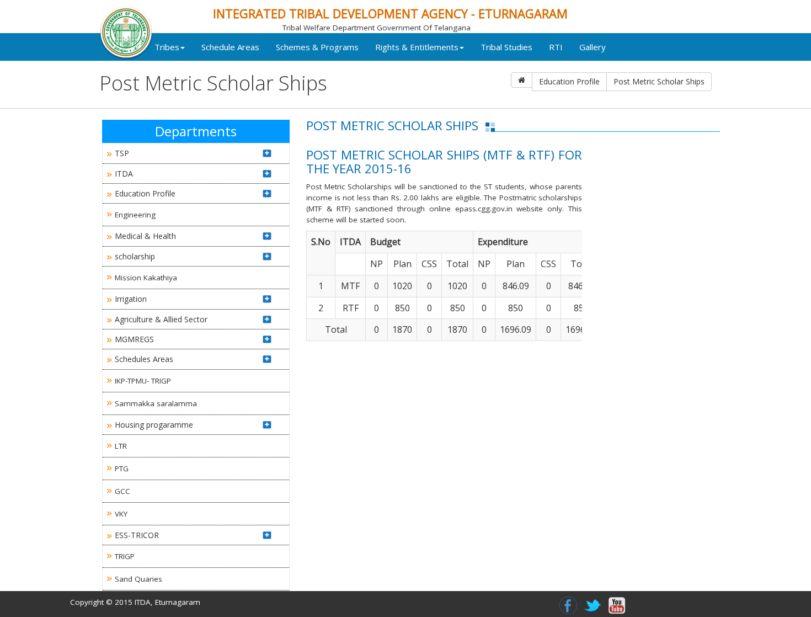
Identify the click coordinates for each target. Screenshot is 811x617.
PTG (122, 469)
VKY (121, 514)
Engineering (135, 215)
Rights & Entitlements (416, 46)
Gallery (592, 46)
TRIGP (125, 556)
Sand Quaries (138, 579)
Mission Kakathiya (146, 278)
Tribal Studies (506, 46)
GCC (122, 491)
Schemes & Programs (317, 46)
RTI (556, 46)
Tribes (166, 46)
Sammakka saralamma (156, 403)
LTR (121, 446)
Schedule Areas (230, 46)
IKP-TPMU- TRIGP (143, 381)
